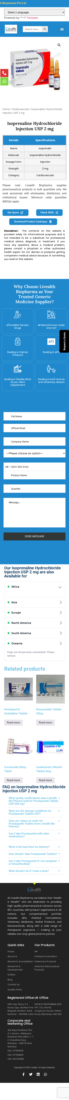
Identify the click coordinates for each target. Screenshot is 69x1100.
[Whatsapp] (45, 1074)
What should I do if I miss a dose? (29, 871)
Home (6, 109)
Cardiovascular (20, 109)
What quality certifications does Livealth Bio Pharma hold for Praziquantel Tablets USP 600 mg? (33, 800)
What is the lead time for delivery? (29, 846)
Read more (13, 722)
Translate (32, 17)
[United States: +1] (7, 467)
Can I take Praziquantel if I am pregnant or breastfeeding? (33, 862)
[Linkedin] (38, 1074)
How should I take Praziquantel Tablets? (33, 854)
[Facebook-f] (23, 1074)
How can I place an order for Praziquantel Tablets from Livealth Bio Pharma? (32, 823)
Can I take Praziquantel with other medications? (29, 835)
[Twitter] (30, 1074)
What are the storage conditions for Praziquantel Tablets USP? (30, 812)
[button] (62, 29)
